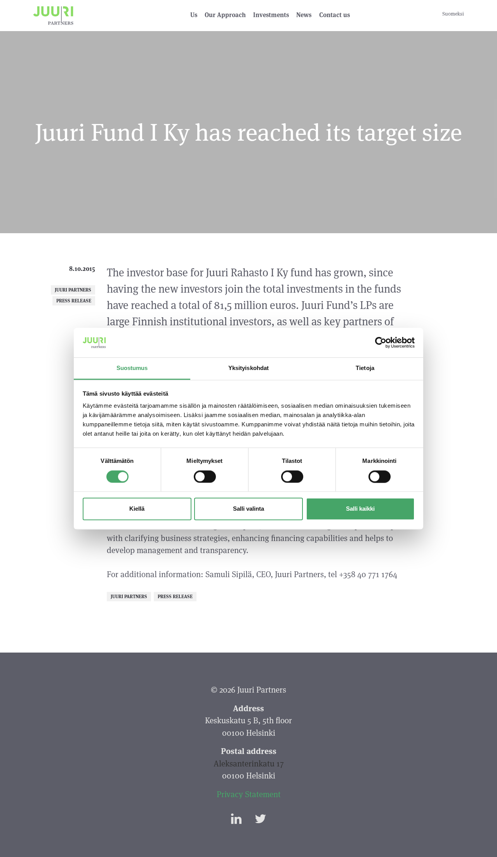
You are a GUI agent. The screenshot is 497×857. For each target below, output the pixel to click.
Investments (271, 15)
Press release (73, 301)
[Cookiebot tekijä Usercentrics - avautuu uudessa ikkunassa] (381, 342)
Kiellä (136, 509)
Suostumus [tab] (132, 368)
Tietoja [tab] (365, 368)
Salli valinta (248, 509)
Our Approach (225, 15)
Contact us (334, 15)
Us (193, 15)
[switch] (205, 476)
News (303, 15)
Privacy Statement (249, 794)
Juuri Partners (73, 290)
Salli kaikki (360, 509)
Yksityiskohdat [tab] (248, 368)
